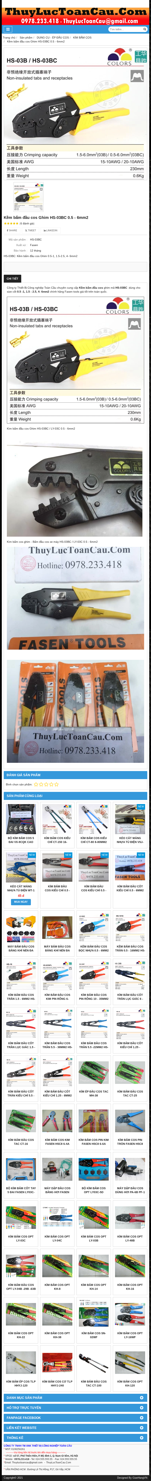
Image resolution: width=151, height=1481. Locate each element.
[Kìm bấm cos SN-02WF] (94, 1314)
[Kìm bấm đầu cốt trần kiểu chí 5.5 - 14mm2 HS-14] (21, 1073)
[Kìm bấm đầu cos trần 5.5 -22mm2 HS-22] (94, 1024)
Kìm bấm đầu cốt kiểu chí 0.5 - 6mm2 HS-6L (130, 890)
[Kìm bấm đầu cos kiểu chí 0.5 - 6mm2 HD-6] (57, 867)
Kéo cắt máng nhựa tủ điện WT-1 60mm (21, 890)
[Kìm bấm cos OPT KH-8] (57, 1266)
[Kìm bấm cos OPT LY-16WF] (130, 1314)
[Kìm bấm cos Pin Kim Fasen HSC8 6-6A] (94, 1121)
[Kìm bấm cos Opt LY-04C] (57, 1218)
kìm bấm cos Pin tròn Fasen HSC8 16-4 (130, 1143)
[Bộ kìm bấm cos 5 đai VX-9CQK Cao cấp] (21, 819)
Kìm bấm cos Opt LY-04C (57, 1238)
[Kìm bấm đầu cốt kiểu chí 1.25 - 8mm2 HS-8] (57, 1073)
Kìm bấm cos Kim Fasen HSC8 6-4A (57, 1141)
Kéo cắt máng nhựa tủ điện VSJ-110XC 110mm (130, 841)
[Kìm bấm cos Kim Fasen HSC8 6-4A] (57, 1121)
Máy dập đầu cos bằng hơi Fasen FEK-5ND (57, 1192)
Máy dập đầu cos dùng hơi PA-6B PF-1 (130, 1190)
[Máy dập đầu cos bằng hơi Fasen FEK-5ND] (57, 1169)
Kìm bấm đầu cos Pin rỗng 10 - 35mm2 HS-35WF (94, 998)
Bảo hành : (20, 250)
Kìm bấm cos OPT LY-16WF (130, 1335)
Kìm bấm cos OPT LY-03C (21, 1238)
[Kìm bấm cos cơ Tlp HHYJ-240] (57, 1363)
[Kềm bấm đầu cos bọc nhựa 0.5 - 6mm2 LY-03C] (94, 928)
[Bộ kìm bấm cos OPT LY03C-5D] (94, 1169)
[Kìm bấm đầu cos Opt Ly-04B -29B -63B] (21, 1266)
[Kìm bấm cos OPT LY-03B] (94, 1218)
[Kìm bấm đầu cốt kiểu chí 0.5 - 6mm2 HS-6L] (130, 867)
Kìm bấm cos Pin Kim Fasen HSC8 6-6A (94, 1141)
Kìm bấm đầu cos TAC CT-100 (94, 1383)
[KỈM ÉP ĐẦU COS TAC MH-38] (94, 1073)
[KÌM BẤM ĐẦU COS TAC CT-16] (21, 1121)
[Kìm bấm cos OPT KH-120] (130, 1363)
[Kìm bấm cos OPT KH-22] (21, 1314)
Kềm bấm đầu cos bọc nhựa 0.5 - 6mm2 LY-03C (94, 950)
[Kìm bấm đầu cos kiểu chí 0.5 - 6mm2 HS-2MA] (94, 867)
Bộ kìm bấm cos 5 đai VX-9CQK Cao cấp (21, 841)
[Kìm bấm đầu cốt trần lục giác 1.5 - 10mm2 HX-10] (21, 1024)
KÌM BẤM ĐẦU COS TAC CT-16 (21, 1141)
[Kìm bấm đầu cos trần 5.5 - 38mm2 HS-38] (57, 1024)
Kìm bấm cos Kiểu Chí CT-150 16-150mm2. (57, 841)
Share (12, 230)
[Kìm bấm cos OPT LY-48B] (130, 1218)
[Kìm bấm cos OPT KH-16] (130, 1266)
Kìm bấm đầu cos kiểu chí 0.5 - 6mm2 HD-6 (57, 890)
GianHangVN (140, 1477)
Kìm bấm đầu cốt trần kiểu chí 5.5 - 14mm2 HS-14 (20, 1095)
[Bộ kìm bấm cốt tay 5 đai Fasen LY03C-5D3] (21, 1169)
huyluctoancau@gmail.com (27, 1462)
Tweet (31, 230)
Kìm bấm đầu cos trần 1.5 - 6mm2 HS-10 (21, 998)
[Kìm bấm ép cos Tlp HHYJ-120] (21, 1363)
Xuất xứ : (21, 245)
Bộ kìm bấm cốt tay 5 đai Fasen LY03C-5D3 (21, 1192)
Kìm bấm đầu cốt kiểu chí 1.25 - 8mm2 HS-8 (57, 1095)
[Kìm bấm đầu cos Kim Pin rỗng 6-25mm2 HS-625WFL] (57, 976)
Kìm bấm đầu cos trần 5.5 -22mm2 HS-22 (93, 1047)
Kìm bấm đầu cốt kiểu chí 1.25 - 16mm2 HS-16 (130, 1047)
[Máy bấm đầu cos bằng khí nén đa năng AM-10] (21, 928)
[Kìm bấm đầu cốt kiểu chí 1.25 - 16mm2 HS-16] (130, 1024)
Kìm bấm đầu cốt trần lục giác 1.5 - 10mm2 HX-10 (21, 1047)
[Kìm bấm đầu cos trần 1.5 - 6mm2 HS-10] (21, 976)
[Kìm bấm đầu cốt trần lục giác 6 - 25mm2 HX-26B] (130, 976)
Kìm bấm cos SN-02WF (94, 1335)
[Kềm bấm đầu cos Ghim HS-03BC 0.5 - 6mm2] (75, 114)
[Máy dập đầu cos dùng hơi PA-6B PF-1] (130, 1169)
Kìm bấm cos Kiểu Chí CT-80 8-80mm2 (94, 840)
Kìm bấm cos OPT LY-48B (130, 1238)
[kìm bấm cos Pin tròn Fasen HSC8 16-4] (130, 1121)
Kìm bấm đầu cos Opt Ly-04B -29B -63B (21, 1286)
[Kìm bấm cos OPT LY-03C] (21, 1218)
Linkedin (51, 230)
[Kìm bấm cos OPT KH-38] (57, 1314)
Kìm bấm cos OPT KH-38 (57, 1335)
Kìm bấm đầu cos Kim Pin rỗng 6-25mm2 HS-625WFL (57, 998)
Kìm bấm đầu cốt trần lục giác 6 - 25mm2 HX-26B (130, 998)
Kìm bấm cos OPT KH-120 (130, 1383)
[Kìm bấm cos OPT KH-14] (94, 1266)
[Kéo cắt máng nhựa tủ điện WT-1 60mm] (21, 867)
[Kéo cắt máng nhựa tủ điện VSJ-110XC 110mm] (130, 819)
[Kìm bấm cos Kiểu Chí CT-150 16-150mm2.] (57, 819)
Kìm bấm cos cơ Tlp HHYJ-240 (57, 1383)
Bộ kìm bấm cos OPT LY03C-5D (94, 1190)
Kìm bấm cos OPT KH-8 (57, 1286)
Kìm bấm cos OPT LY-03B (93, 1238)
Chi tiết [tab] (12, 278)
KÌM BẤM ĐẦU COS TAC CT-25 (130, 1093)
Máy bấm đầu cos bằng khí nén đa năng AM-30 (57, 950)
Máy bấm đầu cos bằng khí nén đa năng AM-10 (21, 950)
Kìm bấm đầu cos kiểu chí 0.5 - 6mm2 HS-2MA (93, 890)
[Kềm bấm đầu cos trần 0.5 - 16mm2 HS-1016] (130, 928)
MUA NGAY (21, 902)
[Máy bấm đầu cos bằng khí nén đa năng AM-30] (57, 928)
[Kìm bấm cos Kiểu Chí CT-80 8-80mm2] (94, 819)
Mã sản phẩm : (18, 239)
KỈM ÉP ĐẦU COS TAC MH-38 (93, 1093)
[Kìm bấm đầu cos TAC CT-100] (94, 1363)
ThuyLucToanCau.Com (58, 1462)
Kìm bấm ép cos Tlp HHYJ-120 (21, 1383)
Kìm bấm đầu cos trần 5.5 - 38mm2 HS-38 (57, 1047)
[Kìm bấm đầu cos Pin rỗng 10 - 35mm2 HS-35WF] (94, 976)
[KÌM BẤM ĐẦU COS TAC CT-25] (130, 1073)
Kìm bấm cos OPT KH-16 (130, 1286)
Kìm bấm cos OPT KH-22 (21, 1335)
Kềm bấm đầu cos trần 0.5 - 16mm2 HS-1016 (130, 950)
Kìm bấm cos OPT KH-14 (93, 1286)
